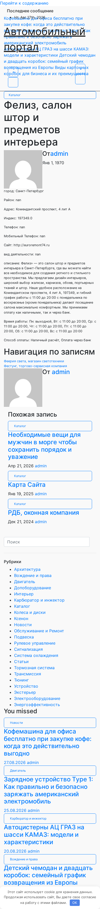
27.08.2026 (15, 762)
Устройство (26, 686)
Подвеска (24, 636)
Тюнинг (21, 680)
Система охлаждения (36, 655)
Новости (23, 624)
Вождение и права (33, 575)
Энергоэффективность (37, 704)
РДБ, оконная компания (43, 512)
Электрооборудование (37, 698)
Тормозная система (34, 667)
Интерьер (24, 593)
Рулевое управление (34, 643)
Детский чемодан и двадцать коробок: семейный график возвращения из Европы (48, 875)
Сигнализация (28, 649)
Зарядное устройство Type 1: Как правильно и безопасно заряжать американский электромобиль (48, 790)
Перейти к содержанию (24, 3)
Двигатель (24, 581)
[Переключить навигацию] (11, 65)
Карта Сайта (27, 484)
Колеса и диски (30, 612)
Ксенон (21, 618)
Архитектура (27, 569)
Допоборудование (32, 587)
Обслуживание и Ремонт (39, 630)
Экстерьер (25, 692)
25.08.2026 (16, 810)
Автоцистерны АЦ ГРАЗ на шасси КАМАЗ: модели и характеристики (44, 834)
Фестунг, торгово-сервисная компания (35, 366)
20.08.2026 (16, 851)
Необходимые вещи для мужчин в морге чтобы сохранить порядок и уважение (44, 445)
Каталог (15, 95)
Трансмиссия (27, 673)
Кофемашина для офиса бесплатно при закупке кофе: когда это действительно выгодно (48, 742)
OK (74, 903)
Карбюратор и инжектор (39, 600)
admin (59, 153)
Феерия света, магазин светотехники (34, 361)
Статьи (21, 661)
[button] (13, 72)
